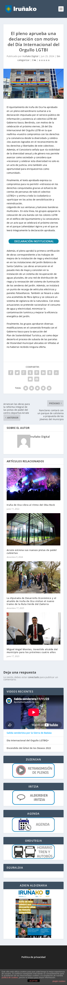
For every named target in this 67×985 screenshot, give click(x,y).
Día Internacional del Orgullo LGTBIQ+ (28, 740)
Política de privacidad (33, 957)
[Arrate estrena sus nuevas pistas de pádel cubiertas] (33, 529)
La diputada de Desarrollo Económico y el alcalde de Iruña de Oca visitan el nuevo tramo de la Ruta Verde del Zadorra (31, 601)
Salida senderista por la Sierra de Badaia (29, 732)
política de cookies (10, 977)
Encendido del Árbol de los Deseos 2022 (29, 748)
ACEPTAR (33, 981)
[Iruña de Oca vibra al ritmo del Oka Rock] (33, 484)
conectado (33, 677)
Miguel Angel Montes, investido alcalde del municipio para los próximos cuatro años (32, 651)
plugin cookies (59, 981)
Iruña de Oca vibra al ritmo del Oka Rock (31, 504)
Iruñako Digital (30, 56)
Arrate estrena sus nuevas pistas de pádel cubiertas (32, 552)
